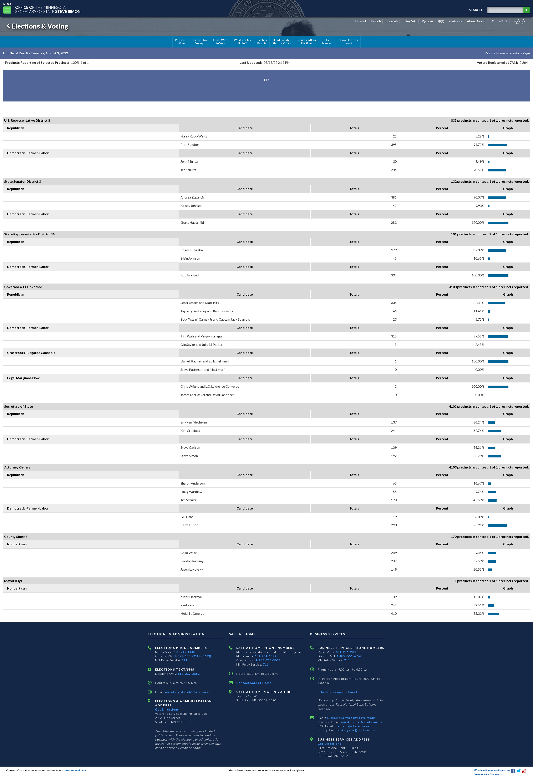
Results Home (495, 53)
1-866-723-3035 (267, 660)
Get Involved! (328, 41)
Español (360, 21)
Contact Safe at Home (253, 683)
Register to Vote (180, 41)
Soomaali (392, 21)
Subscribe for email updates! (493, 770)
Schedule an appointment (337, 692)
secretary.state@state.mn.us (187, 692)
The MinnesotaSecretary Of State (48, 9)
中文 (441, 21)
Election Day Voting (199, 41)
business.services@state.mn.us (351, 718)
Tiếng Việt (410, 21)
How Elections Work (349, 41)
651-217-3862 (189, 673)
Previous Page (519, 53)
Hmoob (376, 21)
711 (184, 660)
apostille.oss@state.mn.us (361, 722)
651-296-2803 (346, 652)
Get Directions (167, 709)
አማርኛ (503, 21)
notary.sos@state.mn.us (356, 730)
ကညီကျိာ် (519, 21)
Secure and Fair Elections (306, 41)
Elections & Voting (40, 26)
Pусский (427, 21)
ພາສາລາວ (455, 21)
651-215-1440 (184, 652)
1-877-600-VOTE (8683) (192, 656)
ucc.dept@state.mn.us (352, 726)
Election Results (262, 41)
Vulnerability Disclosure (488, 774)
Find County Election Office (282, 41)
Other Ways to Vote (220, 41)
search (475, 10)
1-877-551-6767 (349, 656)
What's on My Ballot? (242, 41)
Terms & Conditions (74, 770)
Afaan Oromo (476, 21)
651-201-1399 (265, 656)
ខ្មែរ (492, 21)
